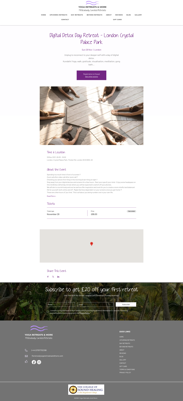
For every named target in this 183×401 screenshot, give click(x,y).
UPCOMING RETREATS (124, 340)
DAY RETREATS (124, 343)
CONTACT (122, 363)
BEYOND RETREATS (124, 347)
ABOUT (121, 350)
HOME (121, 337)
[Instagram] (39, 362)
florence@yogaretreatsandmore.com (47, 356)
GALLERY (122, 360)
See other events (91, 77)
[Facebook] (34, 362)
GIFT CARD (123, 366)
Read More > (51, 196)
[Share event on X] (53, 277)
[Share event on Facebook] (48, 277)
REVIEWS (122, 353)
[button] (94, 15)
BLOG (121, 356)
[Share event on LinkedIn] (58, 277)
